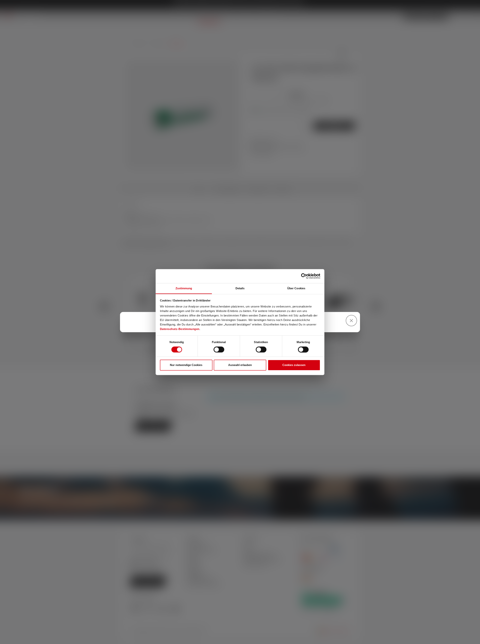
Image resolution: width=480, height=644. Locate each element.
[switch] (219, 349)
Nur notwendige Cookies (186, 365)
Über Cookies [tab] (296, 288)
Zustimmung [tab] (184, 288)
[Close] (351, 320)
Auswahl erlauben (240, 365)
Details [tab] (240, 288)
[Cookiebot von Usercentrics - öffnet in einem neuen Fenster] (303, 276)
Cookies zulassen (293, 365)
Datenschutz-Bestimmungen (180, 329)
